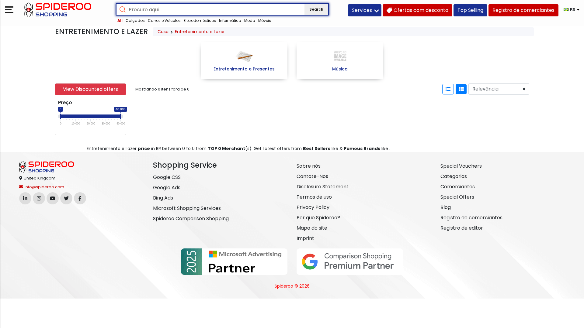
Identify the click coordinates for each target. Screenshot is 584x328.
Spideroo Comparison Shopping (191, 218)
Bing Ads (163, 197)
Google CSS (167, 177)
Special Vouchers (461, 165)
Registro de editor (461, 227)
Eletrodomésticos (200, 20)
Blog (445, 207)
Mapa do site (312, 227)
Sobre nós (309, 165)
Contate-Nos (312, 176)
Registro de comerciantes (471, 217)
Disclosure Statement (323, 186)
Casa (163, 32)
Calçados (135, 20)
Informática (230, 20)
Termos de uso (314, 196)
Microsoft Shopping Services (187, 208)
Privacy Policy (313, 207)
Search (316, 9)
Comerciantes (457, 186)
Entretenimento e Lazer (200, 32)
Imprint (305, 238)
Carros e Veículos (164, 20)
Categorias (453, 176)
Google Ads (166, 187)
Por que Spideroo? (318, 217)
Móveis (264, 20)
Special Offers (457, 196)
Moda (249, 20)
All (120, 20)
